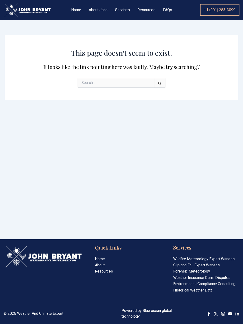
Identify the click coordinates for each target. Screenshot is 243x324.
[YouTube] (230, 314)
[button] (219, 10)
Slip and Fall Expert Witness (196, 265)
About (100, 265)
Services (122, 10)
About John (98, 10)
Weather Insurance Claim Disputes (201, 277)
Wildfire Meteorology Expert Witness (204, 259)
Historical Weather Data (192, 290)
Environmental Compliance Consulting (204, 284)
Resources (146, 10)
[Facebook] (209, 314)
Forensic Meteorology (191, 271)
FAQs (167, 10)
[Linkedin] (237, 314)
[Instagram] (223, 314)
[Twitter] (216, 314)
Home (76, 10)
